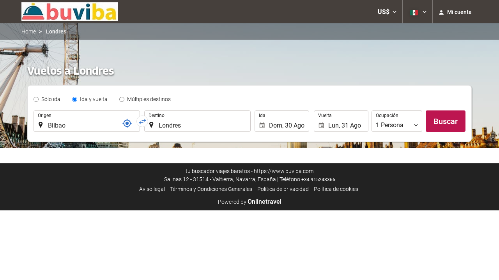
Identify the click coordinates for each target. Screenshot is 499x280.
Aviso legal (152, 189)
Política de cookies (336, 189)
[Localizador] (127, 123)
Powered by (249, 202)
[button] (387, 11)
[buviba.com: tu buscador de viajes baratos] (69, 11)
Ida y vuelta (94, 99)
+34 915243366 (318, 179)
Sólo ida (50, 99)
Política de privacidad (283, 189)
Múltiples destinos (149, 99)
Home (28, 31)
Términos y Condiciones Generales (211, 189)
